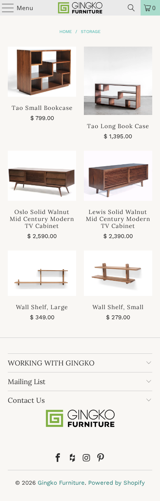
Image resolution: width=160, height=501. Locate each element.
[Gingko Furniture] (80, 8)
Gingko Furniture (61, 482)
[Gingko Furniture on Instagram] (86, 458)
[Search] (131, 8)
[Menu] (4, 8)
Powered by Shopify (116, 482)
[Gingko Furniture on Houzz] (72, 458)
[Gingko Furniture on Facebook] (58, 458)
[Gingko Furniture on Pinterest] (101, 458)
